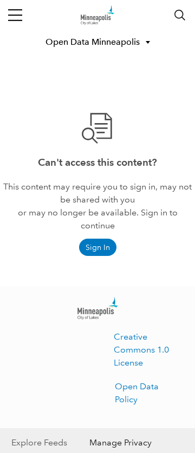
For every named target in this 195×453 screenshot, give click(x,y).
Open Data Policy (137, 392)
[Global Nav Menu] (15, 15)
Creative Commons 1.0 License (141, 350)
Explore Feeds (39, 442)
